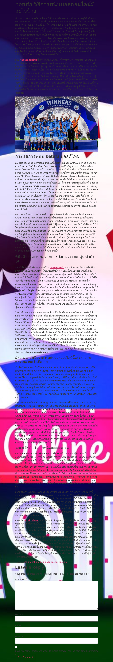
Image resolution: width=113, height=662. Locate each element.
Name (19, 614)
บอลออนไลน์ (51, 562)
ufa (25, 562)
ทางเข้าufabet (31, 520)
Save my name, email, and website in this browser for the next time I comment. (56, 651)
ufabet (31, 562)
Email (19, 625)
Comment (21, 579)
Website (19, 636)
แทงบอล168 (29, 409)
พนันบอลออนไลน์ (28, 59)
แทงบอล (63, 562)
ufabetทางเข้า (57, 267)
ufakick (40, 562)
